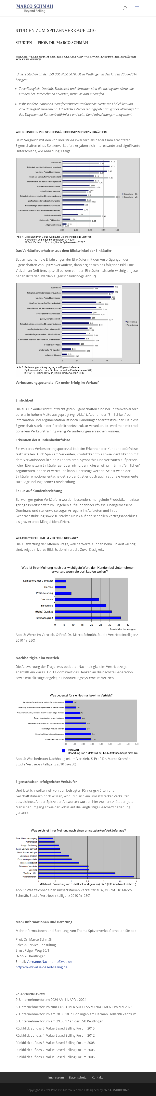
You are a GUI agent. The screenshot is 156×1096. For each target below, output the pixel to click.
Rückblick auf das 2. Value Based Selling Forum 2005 (55, 1050)
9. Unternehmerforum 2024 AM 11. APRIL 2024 (51, 999)
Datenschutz (78, 1077)
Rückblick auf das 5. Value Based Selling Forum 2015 (55, 1028)
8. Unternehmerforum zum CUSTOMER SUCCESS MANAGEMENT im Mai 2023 (74, 1007)
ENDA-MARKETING (116, 1090)
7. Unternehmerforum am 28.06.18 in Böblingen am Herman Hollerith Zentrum (76, 1014)
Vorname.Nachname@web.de (49, 961)
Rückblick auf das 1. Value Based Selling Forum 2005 (55, 1057)
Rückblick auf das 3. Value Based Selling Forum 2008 (55, 1042)
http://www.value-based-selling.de (41, 967)
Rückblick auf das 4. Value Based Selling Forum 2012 (55, 1035)
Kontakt (97, 1077)
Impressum (56, 1077)
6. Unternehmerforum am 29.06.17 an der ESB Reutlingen (59, 1021)
